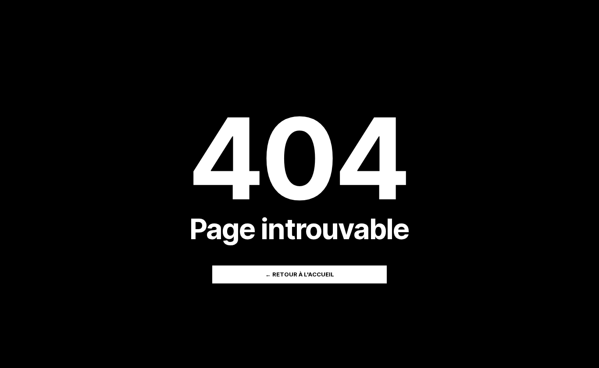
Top (578, 347)
